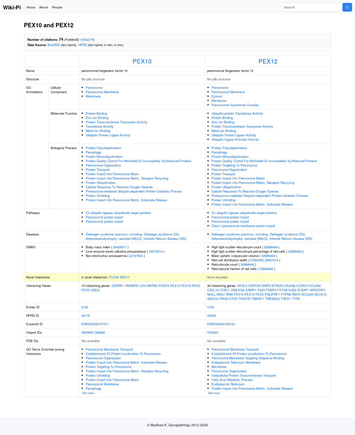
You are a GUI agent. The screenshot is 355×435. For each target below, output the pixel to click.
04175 (85, 315)
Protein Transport (98, 169)
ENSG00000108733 (221, 324)
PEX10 (142, 60)
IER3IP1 (303, 290)
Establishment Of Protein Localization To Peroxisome (123, 353)
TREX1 (286, 298)
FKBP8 (271, 290)
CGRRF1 (118, 285)
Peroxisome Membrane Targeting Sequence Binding (248, 358)
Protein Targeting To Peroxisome (234, 165)
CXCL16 (213, 290)
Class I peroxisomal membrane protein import (243, 225)
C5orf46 (289, 285)
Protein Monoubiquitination (104, 156)
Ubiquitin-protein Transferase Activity (237, 113)
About (43, 7)
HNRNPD (131, 285)
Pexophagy (93, 152)
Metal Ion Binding (98, 130)
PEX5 (85, 290)
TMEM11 (257, 298)
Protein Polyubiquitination (103, 147)
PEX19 (186, 285)
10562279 (86, 39)
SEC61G (320, 294)
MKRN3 (152, 285)
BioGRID (54, 44)
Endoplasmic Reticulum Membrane (236, 362)
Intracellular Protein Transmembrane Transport (244, 375)
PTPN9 (286, 294)
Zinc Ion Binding (97, 117)
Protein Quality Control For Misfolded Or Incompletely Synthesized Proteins (139, 161)
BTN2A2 (278, 285)
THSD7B (244, 298)
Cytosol (217, 96)
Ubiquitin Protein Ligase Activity (108, 135)
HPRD (82, 44)
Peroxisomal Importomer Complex (235, 105)
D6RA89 (87, 332)
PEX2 (196, 285)
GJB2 (292, 290)
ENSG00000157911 (95, 324)
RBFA (296, 294)
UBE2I (95, 290)
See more (88, 393)
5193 (210, 307)
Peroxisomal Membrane (102, 92)
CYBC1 (225, 290)
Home (31, 7)
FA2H (261, 290)
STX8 (233, 298)
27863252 (257, 260)
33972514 (156, 251)
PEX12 (267, 60)
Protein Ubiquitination (100, 182)
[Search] (347, 7)
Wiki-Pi (12, 7)
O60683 (99, 332)
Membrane (93, 96)
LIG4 (142, 285)
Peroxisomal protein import (104, 217)
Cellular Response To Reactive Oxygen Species (119, 187)
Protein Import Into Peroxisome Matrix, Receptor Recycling (127, 178)
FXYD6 (282, 290)
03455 (211, 315)
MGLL (211, 294)
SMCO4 (212, 298)
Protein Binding (96, 113)
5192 (84, 307)
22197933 (136, 255)
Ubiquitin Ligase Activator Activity (235, 139)
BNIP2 (266, 285)
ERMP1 (251, 290)
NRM (229, 294)
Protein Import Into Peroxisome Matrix (112, 174)
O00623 (212, 332)
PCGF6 (164, 285)
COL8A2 (315, 285)
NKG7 (221, 294)
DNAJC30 (238, 290)
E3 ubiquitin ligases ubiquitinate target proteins (118, 212)
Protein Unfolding (98, 195)
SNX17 (125, 277)
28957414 (271, 260)
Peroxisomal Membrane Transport (109, 349)
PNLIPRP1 (272, 294)
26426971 (120, 247)
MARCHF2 (317, 290)
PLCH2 (114, 277)
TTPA (296, 298)
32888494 (270, 247)
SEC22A (307, 294)
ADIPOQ (254, 285)
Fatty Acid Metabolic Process (232, 379)
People (57, 7)
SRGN (223, 298)
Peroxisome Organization (103, 165)
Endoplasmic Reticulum (228, 384)
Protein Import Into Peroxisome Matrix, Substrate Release (126, 200)
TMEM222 (272, 298)
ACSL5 (242, 285)
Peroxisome (94, 87)
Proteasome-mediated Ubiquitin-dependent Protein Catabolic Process (134, 191)
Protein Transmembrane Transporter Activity (116, 122)
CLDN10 (302, 285)
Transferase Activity (100, 126)
